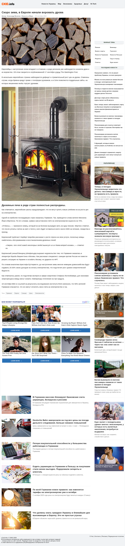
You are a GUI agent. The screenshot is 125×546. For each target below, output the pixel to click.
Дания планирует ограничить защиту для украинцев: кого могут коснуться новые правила (108, 155)
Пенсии (97, 47)
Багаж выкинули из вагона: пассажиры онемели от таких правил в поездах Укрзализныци (109, 118)
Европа (17, 293)
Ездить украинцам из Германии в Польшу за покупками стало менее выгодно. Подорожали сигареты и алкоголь (61, 469)
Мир (59, 4)
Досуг (86, 4)
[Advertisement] (46, 379)
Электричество (39, 293)
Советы (97, 62)
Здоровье (78, 4)
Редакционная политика (116, 536)
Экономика (67, 4)
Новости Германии (101, 55)
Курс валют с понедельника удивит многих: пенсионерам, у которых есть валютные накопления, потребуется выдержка (109, 427)
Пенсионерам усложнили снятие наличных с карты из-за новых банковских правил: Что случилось (107, 136)
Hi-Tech (93, 4)
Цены (30, 293)
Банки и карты (100, 51)
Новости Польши (116, 55)
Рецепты (98, 58)
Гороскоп (113, 51)
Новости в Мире (27, 16)
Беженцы (113, 47)
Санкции (24, 293)
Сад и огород (114, 58)
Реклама (104, 536)
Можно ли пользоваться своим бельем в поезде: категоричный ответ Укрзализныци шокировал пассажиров (109, 82)
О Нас (92, 536)
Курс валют (114, 62)
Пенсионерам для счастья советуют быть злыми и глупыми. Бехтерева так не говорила (108, 127)
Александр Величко (14, 16)
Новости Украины (49, 4)
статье (57, 72)
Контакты (98, 536)
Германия (9, 293)
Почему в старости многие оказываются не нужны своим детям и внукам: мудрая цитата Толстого (109, 91)
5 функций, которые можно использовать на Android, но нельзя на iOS (109, 145)
